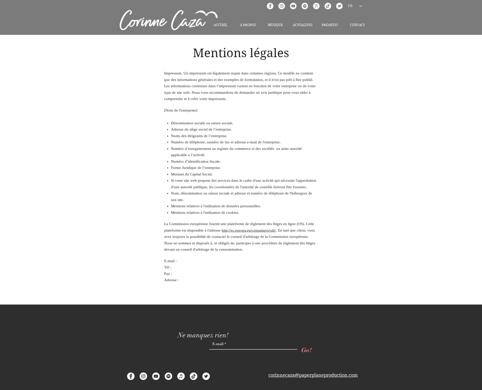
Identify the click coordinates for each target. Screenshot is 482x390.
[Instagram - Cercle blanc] (281, 6)
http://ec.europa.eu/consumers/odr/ (249, 230)
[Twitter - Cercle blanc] (339, 6)
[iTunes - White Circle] (316, 6)
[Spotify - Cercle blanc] (305, 6)
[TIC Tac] (328, 6)
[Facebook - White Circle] (270, 6)
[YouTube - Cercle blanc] (293, 6)
